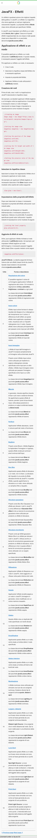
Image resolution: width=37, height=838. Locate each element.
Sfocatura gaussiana (15, 500)
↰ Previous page (8, 832)
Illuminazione (13, 681)
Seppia (10, 590)
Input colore (12, 306)
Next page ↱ (18, 832)
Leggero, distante (14, 709)
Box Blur (11, 467)
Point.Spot (12, 789)
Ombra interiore (14, 658)
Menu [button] (2, 2)
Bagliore (11, 442)
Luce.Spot (12, 748)
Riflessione (12, 567)
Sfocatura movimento (16, 530)
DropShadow (13, 635)
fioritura (11, 422)
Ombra (10, 615)
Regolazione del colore (16, 275)
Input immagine (14, 345)
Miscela (11, 389)
